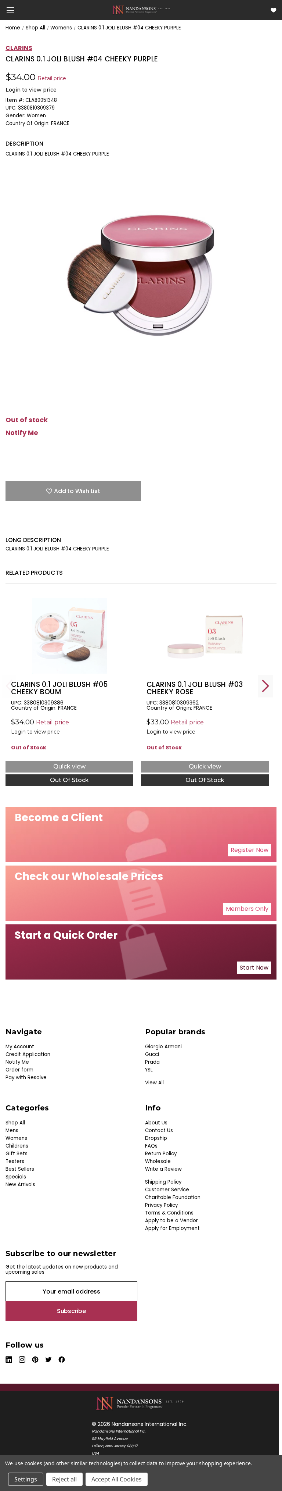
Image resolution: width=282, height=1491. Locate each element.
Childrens (17, 1145)
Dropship (156, 1138)
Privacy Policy (161, 1205)
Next (265, 686)
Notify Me (22, 432)
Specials (16, 1176)
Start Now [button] (254, 967)
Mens (12, 1130)
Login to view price (31, 89)
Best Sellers (20, 1169)
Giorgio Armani (163, 1046)
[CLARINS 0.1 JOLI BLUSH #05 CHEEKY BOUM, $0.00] (69, 636)
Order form (19, 1069)
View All (154, 1082)
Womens (16, 1138)
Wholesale (158, 1161)
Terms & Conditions (169, 1212)
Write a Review (163, 1169)
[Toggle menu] (10, 10)
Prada (152, 1062)
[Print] (35, 525)
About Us (156, 1122)
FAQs (151, 1145)
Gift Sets (17, 1153)
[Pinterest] (73, 525)
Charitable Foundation (172, 1197)
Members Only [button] (247, 909)
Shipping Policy (163, 1181)
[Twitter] (47, 525)
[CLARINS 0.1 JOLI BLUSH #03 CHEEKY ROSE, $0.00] (205, 636)
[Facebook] (9, 525)
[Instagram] (22, 1359)
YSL (149, 1069)
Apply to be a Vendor (171, 1220)
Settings (25, 1479)
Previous (9, 686)
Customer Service (167, 1189)
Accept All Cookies (116, 1479)
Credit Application (28, 1054)
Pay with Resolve (26, 1077)
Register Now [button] (249, 850)
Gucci (152, 1054)
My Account (20, 1046)
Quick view (69, 766)
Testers (15, 1161)
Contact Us (159, 1130)
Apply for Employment (172, 1228)
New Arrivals (20, 1184)
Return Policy (161, 1153)
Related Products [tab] (34, 572)
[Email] (22, 525)
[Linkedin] (60, 525)
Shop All (15, 1122)
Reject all (64, 1479)
